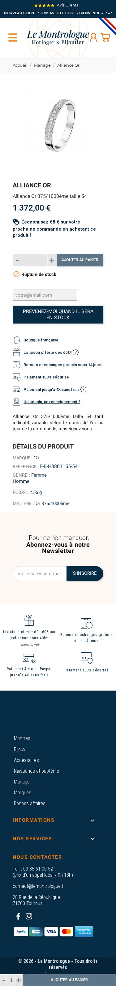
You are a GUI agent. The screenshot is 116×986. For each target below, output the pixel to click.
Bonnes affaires (29, 803)
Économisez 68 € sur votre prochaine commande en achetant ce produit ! (54, 228)
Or (36, 458)
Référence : (25, 466)
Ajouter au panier (79, 260)
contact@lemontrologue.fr (39, 886)
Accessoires (26, 760)
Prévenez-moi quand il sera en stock (58, 314)
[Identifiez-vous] (93, 37)
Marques (22, 793)
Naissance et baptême (36, 771)
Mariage (22, 782)
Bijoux (19, 749)
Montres (22, 738)
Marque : (22, 457)
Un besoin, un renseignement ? (52, 401)
